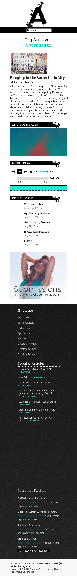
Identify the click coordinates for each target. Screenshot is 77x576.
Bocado (22, 338)
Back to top (28, 571)
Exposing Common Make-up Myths (36, 409)
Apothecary (24, 333)
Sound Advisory (26, 322)
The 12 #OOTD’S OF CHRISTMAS (35, 382)
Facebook (33, 506)
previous (13, 171)
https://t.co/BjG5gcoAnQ (30, 502)
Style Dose (23, 317)
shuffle (57, 177)
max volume (51, 171)
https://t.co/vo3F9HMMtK (31, 515)
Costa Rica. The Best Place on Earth (37, 401)
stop (31, 171)
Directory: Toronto (27, 343)
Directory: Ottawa (27, 349)
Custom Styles (33, 204)
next (25, 171)
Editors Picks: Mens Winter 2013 (35, 369)
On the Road (24, 328)
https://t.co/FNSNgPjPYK (31, 542)
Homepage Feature (36, 231)
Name (28, 240)
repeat (52, 177)
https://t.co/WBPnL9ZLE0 (31, 529)
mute (37, 171)
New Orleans (25, 377)
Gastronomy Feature (37, 222)
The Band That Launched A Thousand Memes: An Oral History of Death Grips (38, 393)
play (19, 171)
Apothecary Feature (37, 213)
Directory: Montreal (28, 354)
